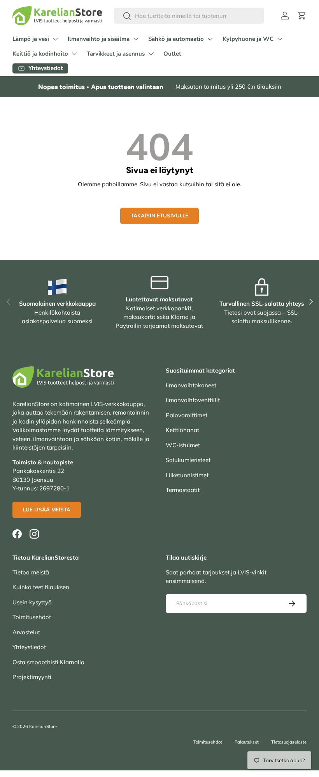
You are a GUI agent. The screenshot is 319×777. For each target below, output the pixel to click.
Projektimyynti (31, 677)
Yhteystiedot (29, 647)
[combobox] (189, 16)
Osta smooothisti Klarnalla (48, 662)
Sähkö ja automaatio (176, 39)
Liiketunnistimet (187, 475)
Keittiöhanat (182, 430)
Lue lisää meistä (46, 509)
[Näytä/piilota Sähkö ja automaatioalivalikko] (210, 39)
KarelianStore (43, 726)
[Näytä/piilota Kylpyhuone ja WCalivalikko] (279, 39)
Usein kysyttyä (32, 602)
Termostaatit (183, 490)
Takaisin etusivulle (159, 215)
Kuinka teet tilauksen (40, 587)
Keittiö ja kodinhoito (40, 54)
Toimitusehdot (31, 617)
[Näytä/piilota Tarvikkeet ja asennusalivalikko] (151, 53)
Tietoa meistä (30, 572)
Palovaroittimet (186, 415)
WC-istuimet (183, 445)
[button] (301, 15)
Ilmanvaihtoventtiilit (193, 400)
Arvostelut (26, 632)
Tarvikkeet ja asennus (116, 54)
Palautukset (247, 742)
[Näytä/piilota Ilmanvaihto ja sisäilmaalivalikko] (135, 39)
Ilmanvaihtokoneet (191, 385)
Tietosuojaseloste (289, 742)
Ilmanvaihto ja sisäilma (99, 39)
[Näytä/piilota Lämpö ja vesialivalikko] (55, 39)
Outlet (172, 54)
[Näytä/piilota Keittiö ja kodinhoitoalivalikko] (74, 53)
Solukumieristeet (188, 460)
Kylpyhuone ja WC (248, 39)
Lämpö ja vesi (30, 39)
